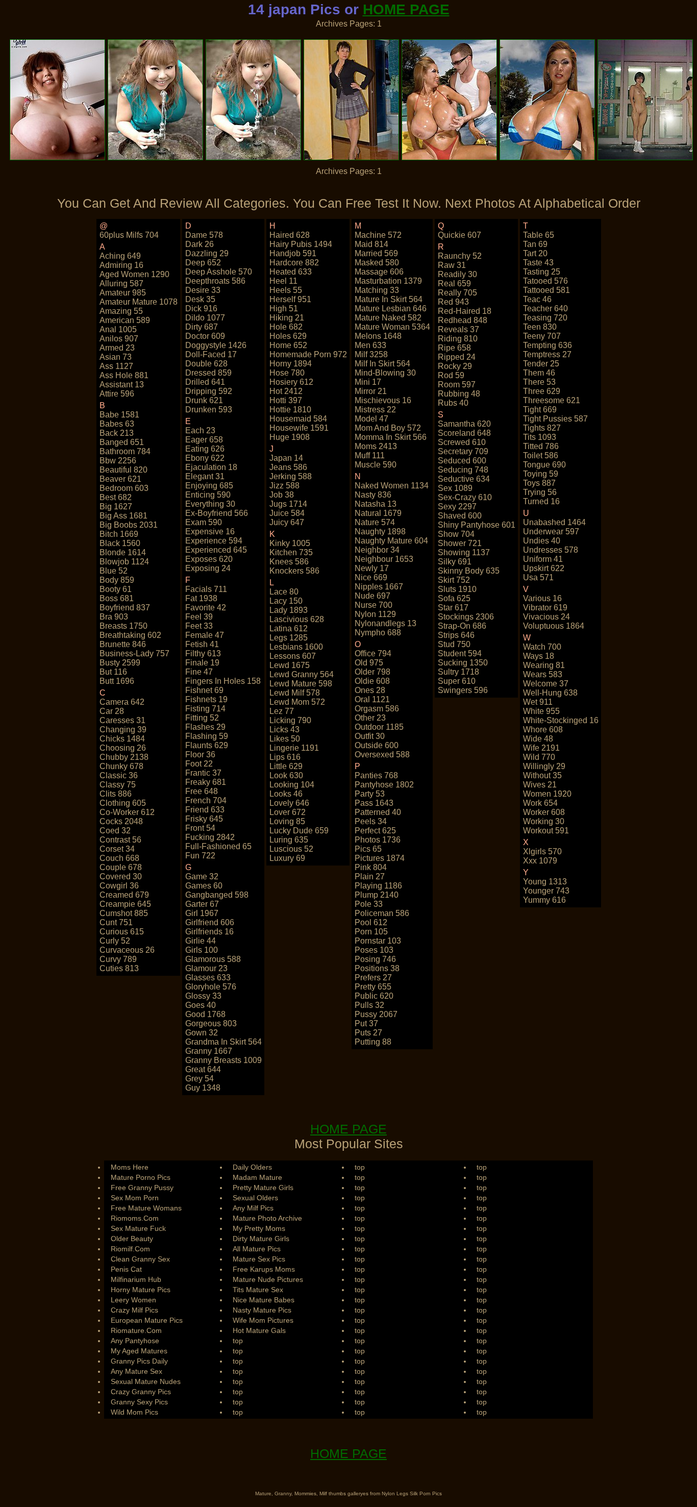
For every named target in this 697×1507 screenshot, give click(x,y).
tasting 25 (541, 271)
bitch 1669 (118, 534)
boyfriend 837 (124, 607)
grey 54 (199, 1078)
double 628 (206, 363)
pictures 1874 (380, 858)
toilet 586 (540, 455)
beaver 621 (120, 479)
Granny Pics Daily (139, 1361)
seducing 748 (463, 469)
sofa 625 (454, 598)
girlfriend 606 (209, 922)
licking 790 (290, 720)
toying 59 (540, 474)
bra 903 (113, 616)
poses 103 (374, 950)
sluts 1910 (457, 589)
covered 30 (120, 876)
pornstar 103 (378, 940)
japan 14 (286, 458)
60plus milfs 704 (129, 235)
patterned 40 (378, 812)
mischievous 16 (383, 400)
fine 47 (199, 672)
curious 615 (121, 931)
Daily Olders (252, 1167)
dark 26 (199, 244)
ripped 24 (457, 357)
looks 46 (286, 793)
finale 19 (202, 662)
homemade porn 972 (308, 354)
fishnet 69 (204, 690)
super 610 (457, 681)
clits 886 (115, 793)
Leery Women (133, 1300)
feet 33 (199, 626)
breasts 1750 (123, 626)
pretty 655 (373, 986)
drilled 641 (205, 382)
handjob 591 (292, 253)
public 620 (374, 996)
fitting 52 (202, 717)
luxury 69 (287, 858)
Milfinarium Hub (136, 1279)
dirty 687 (201, 327)
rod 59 (451, 375)
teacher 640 (545, 308)
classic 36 (118, 775)
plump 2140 (377, 895)
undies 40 (541, 540)
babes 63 (116, 423)
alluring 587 (121, 283)
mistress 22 (375, 409)
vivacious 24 (546, 616)
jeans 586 (288, 467)
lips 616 (285, 757)
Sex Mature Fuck (138, 1228)
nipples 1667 (379, 586)
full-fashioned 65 (218, 846)
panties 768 (376, 775)
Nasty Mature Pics (262, 1310)
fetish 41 (202, 644)
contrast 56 (120, 839)
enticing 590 (208, 494)
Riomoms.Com (135, 1218)
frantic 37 (203, 773)
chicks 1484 (122, 738)
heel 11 (283, 281)
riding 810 (458, 338)
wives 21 (540, 784)
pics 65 (368, 849)
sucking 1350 (463, 662)
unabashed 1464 (554, 522)
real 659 (454, 283)
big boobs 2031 (128, 525)
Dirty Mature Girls (261, 1238)
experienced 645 (216, 550)
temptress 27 (547, 354)
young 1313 (545, 881)
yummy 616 (544, 900)
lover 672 (287, 812)
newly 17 (372, 568)
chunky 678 (121, 766)
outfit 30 (370, 736)
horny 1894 (290, 363)
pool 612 (371, 922)
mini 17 (368, 382)
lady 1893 (288, 610)
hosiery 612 (291, 382)
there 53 (539, 382)
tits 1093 (539, 437)
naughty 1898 (380, 531)
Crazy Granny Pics (141, 1392)
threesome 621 (551, 400)
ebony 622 (205, 458)
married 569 (376, 253)
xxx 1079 (540, 860)
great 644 (203, 1069)
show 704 (456, 534)
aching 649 (120, 256)
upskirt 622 (543, 568)
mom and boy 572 (388, 428)
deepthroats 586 (215, 281)
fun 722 (200, 855)
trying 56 (540, 492)
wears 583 (542, 674)
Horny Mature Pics (140, 1290)
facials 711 (206, 589)
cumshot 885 (123, 913)
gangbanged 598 (216, 895)
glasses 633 (208, 977)
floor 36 (200, 754)
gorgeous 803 (211, 1023)
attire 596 (116, 393)
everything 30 (210, 504)
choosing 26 (122, 748)
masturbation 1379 (388, 281)
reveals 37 (458, 329)
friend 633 (205, 809)
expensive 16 (210, 531)
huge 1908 (289, 437)
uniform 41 (543, 559)
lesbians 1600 (296, 647)
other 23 (370, 717)
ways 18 (538, 656)
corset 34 (117, 849)
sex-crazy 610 (465, 497)
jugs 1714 (288, 504)
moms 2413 (376, 446)
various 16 (542, 598)
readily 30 (457, 274)
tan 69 (535, 244)
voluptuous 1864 (553, 626)
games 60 (203, 885)
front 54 (200, 828)
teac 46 (537, 299)
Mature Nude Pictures (268, 1279)
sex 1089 (455, 488)
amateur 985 (122, 292)
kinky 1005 (289, 543)
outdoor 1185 (379, 727)
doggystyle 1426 (215, 345)
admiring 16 (121, 265)
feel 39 (199, 616)
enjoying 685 (209, 485)
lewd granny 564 (301, 674)
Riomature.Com (136, 1330)
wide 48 (538, 738)
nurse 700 (373, 605)
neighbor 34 (377, 550)
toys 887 (539, 483)
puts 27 (368, 1032)
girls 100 (201, 950)
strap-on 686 (462, 626)
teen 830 (540, 327)
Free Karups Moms (264, 1269)
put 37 (366, 1023)
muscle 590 (375, 464)
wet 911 (538, 702)
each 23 (200, 430)
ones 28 (370, 690)
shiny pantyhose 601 (476, 525)
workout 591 (546, 830)
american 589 (124, 320)
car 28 (111, 711)
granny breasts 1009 (223, 1060)
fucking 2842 (210, 837)
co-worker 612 (127, 812)
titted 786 (541, 446)
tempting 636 (547, 345)
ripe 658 (454, 347)
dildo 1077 (205, 317)
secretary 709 (463, 451)
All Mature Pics (257, 1249)
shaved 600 (460, 515)
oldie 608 (372, 681)
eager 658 (204, 439)
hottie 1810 (290, 409)
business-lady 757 (134, 653)
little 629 (286, 766)
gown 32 (201, 1032)
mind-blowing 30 (385, 372)
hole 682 (286, 327)
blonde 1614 (122, 552)
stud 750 (454, 644)
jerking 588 (290, 476)
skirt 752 (454, 580)
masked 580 (377, 262)
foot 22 (199, 763)
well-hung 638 (550, 692)
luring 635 (288, 839)
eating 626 (205, 448)
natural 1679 (378, 513)
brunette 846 (122, 644)
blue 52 (113, 570)
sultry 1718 (458, 672)
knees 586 (289, 561)
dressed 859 (208, 372)
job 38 (281, 494)
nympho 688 (378, 632)
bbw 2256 (117, 460)
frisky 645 (204, 818)
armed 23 (117, 347)
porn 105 (371, 931)
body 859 (116, 580)
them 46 (539, 372)
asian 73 (115, 357)
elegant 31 (205, 476)
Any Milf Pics (253, 1208)
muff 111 (370, 455)
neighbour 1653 (384, 559)
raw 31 (452, 265)
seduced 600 (462, 460)
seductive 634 (464, 479)
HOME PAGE (406, 9)
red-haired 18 (464, 311)
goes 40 (200, 1005)
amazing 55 (121, 311)
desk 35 (200, 299)
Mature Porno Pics (140, 1177)
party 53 (370, 793)
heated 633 (290, 271)
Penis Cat (126, 1269)
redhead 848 (462, 320)
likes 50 (284, 738)
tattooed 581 (546, 290)
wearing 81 (544, 665)
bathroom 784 (125, 451)
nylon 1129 (375, 614)
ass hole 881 (123, 375)
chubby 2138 (123, 757)
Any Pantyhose (135, 1341)
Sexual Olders (255, 1198)
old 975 (369, 662)
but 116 (113, 672)
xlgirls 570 (542, 851)
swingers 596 (463, 690)
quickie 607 (459, 235)
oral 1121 (372, 699)
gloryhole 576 (210, 986)
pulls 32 (369, 1005)
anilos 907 (118, 338)
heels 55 (285, 290)
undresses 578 (550, 550)
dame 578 (204, 235)
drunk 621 (204, 400)
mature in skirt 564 (388, 299)
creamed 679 (124, 895)
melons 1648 (378, 336)
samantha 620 (464, 423)
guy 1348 (202, 1087)
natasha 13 (375, 504)
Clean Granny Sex (140, 1259)
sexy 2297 (457, 506)
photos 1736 (378, 839)
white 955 (541, 711)
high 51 (283, 308)
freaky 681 (205, 782)
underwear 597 (551, 531)
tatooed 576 (545, 281)
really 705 (457, 292)
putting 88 (373, 1041)
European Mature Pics (147, 1320)
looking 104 (291, 784)
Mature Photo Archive (267, 1218)
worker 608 (544, 812)
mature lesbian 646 (391, 308)
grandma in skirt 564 (223, 1041)
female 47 (204, 635)
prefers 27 (373, 977)
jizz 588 (284, 485)
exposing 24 (208, 568)
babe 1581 (119, 414)
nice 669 (371, 577)
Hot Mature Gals (259, 1330)
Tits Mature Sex (258, 1290)
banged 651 (121, 442)
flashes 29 (205, 727)
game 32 (201, 876)
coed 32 (115, 830)
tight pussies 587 (555, 418)
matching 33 (377, 290)
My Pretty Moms (259, 1228)
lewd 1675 (289, 665)
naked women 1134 (392, 485)
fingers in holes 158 (223, 681)
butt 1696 (116, 681)
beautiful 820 (123, 469)
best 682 (115, 497)
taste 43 (538, 262)
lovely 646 (289, 803)
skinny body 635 (469, 570)
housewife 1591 (299, 428)
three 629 (541, 391)
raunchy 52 (460, 256)
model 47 (371, 418)
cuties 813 (119, 968)
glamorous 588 (213, 959)
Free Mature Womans (146, 1208)
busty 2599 (119, 662)
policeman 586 (382, 913)
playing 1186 (378, 885)
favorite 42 (205, 607)
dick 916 (201, 308)
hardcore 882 (294, 262)
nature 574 (375, 522)
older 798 (372, 672)
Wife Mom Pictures (263, 1320)
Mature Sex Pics (259, 1259)
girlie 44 (200, 940)
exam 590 (203, 522)
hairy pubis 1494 (300, 244)
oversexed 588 (382, 754)
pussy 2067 (376, 1014)
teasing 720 (545, 317)
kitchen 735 (291, 552)
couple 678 (120, 867)
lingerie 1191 (294, 748)
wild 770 (539, 757)
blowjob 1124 (124, 561)
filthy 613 (203, 653)
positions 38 (377, 968)
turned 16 (541, 501)
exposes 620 (209, 559)
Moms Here (129, 1167)
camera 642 (121, 702)
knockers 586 (294, 570)
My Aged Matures (139, 1351)
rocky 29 (455, 366)
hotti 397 (285, 400)
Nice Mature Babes (263, 1300)
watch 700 (542, 647)
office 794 (373, 653)
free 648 (201, 791)
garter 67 (202, 904)
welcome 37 (545, 683)
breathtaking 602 (130, 635)
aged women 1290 (134, 274)
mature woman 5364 (392, 327)
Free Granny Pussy (142, 1187)
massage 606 (379, 271)
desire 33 (202, 290)
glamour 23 (206, 968)
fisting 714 (205, 708)
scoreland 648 (464, 433)
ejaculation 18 (211, 467)
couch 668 (119, 858)
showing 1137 (464, 552)
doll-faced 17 (211, 354)
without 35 (542, 775)
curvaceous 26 (127, 950)
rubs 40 (453, 403)
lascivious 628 (296, 619)
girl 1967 (201, 913)
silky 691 (454, 561)
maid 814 (371, 244)
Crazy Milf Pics (134, 1310)
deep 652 (203, 262)
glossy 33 (203, 996)
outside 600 (377, 745)
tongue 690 (544, 464)
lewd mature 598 (300, 683)
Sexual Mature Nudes (146, 1381)
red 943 (453, 302)
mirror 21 (371, 391)
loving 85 (287, 821)
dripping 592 (208, 391)
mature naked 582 (388, 317)
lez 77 (281, 711)
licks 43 (284, 729)
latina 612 (288, 628)
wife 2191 (541, 748)
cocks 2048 (121, 821)
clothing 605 (122, 803)
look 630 (286, 775)
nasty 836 (373, 494)
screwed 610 (462, 442)
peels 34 (371, 821)
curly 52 (114, 940)
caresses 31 (122, 720)
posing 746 (375, 959)
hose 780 (287, 372)
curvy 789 (118, 959)
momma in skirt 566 (391, 437)
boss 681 (116, 598)
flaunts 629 (206, 745)
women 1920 (547, 793)
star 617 (453, 607)
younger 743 (546, 890)
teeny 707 (542, 336)
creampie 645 (125, 904)
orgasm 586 (377, 708)
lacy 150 (286, 601)
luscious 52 (291, 849)
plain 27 (370, 876)
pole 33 (369, 904)
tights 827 (542, 428)
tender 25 (541, 363)
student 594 (460, 653)
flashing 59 (206, 736)
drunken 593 (208, 409)
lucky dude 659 (299, 830)
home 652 (288, 345)
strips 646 (456, 635)
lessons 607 (292, 656)
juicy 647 (286, 522)
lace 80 (283, 591)
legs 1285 (288, 637)
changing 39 (122, 729)
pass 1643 (374, 803)
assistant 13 (121, 384)
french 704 (206, 800)
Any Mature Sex (136, 1371)
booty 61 (115, 589)
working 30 (543, 821)
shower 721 (460, 543)
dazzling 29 (207, 253)
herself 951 (290, 299)
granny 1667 (208, 1051)
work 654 (540, 803)
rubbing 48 (459, 393)
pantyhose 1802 (384, 784)
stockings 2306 (466, 616)
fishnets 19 (206, 699)
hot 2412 (286, 391)
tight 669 (540, 409)
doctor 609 (205, 336)
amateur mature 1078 (138, 302)
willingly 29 (544, 766)
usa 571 (538, 577)
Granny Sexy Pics (139, 1402)
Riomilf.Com (130, 1249)
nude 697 (372, 595)
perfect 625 (375, 830)
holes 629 (288, 336)
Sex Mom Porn (135, 1198)
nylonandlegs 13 (385, 623)
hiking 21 (286, 317)
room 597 (457, 384)
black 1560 (119, 543)
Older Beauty (132, 1238)
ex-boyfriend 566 (216, 513)
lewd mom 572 (297, 702)
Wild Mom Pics (134, 1412)
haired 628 (289, 235)
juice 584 (287, 513)
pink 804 (371, 867)
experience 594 (213, 540)
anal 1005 (118, 329)
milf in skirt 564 (382, 363)
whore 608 (543, 729)
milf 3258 (371, 354)
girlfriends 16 (209, 931)
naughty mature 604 (391, 540)
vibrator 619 (545, 607)
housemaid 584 (298, 418)
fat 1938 (201, 598)
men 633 (370, 345)
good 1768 (205, 1014)
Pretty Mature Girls (263, 1187)
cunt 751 (116, 922)
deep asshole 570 (218, 271)
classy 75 (117, 784)
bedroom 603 (123, 488)
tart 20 (535, 253)
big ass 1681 (123, 515)
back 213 (116, 433)
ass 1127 (116, 366)
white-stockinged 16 (561, 720)
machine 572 (378, 235)
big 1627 (115, 506)
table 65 (538, 235)
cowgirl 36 (119, 885)
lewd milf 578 (294, 692)
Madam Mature (257, 1177)
